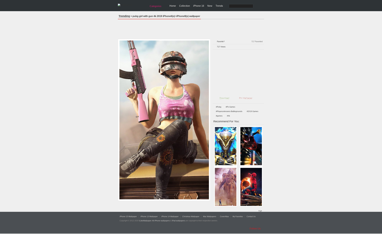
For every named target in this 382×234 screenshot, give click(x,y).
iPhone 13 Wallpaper (149, 217)
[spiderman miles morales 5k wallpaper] (251, 187)
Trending (124, 16)
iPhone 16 (198, 6)
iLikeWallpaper (145, 221)
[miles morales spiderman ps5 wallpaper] (251, 146)
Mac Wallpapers (209, 217)
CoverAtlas (224, 217)
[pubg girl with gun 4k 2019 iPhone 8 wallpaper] (164, 120)
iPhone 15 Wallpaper (128, 217)
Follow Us (255, 228)
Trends (219, 6)
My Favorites (238, 217)
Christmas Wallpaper (190, 217)
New (209, 6)
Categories (155, 6)
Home (173, 6)
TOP (260, 211)
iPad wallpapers (178, 221)
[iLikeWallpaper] (132, 5)
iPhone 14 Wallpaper (170, 217)
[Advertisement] (191, 28)
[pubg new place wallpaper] (225, 187)
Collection (184, 6)
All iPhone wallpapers (161, 221)
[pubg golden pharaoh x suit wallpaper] (225, 146)
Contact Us (251, 217)
